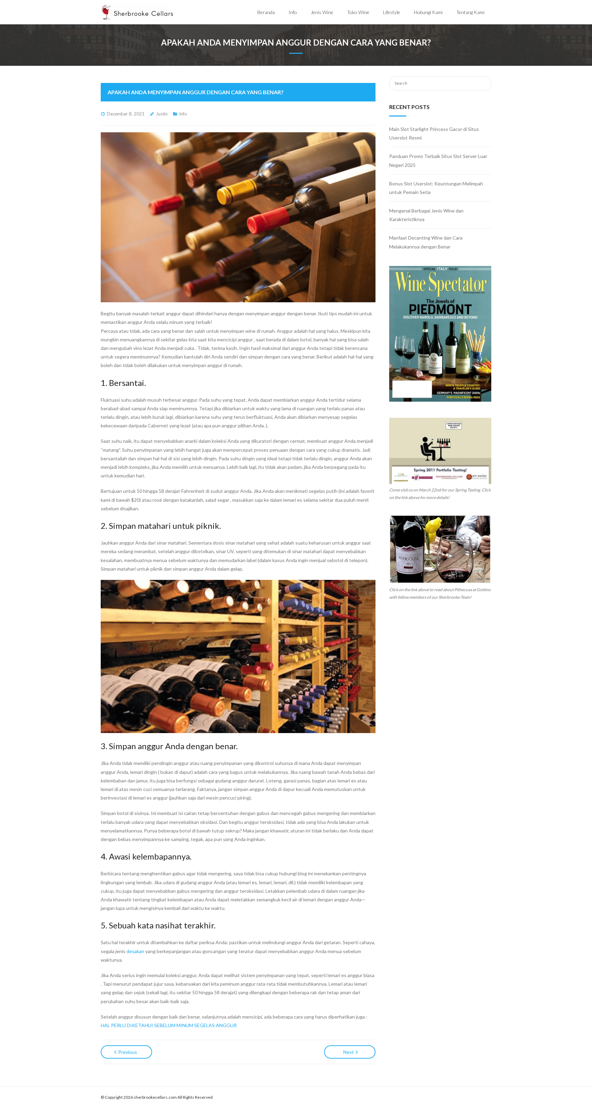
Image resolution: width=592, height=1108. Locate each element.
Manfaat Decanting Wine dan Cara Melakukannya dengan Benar (426, 242)
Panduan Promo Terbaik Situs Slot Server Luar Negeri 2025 (438, 160)
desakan (135, 951)
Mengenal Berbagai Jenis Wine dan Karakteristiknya (426, 215)
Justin (162, 114)
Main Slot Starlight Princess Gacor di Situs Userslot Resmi (434, 133)
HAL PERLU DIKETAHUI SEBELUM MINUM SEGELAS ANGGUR (169, 1025)
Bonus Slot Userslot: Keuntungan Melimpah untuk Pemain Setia (436, 188)
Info (183, 114)
